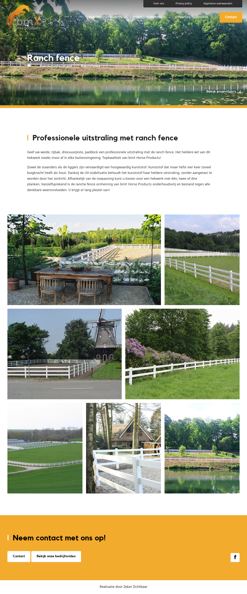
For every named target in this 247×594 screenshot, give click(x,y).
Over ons (158, 3)
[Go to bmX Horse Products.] (29, 66)
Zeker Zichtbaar (135, 586)
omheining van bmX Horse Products (124, 184)
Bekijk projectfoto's (221, 91)
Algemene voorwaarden (217, 3)
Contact (231, 17)
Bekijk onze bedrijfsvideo (56, 556)
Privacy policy (184, 3)
